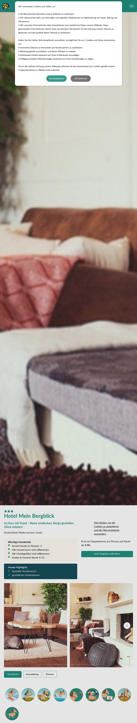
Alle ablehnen (80, 78)
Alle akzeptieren (56, 78)
